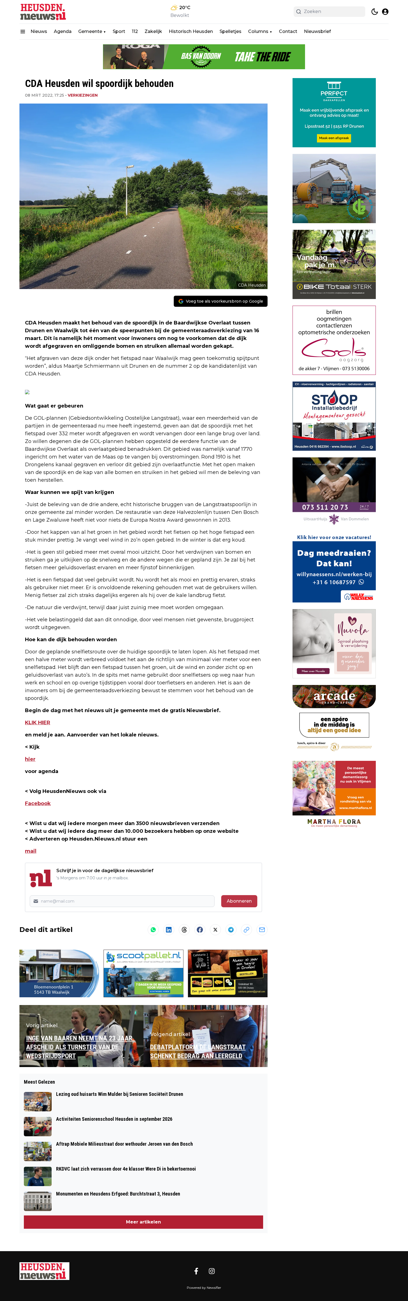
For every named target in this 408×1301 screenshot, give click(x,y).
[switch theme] (375, 12)
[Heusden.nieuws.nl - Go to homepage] (44, 1271)
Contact (288, 31)
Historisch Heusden (191, 31)
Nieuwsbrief (317, 31)
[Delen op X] (215, 929)
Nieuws (39, 31)
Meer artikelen (143, 1222)
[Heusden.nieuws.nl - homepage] (44, 12)
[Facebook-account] (196, 1271)
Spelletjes (230, 31)
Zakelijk (153, 31)
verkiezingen (83, 95)
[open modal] (385, 11)
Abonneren (239, 901)
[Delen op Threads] (184, 929)
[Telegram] (230, 929)
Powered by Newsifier (204, 1287)
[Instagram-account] (211, 1271)
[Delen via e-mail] (262, 929)
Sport (119, 31)
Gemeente (90, 31)
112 (135, 31)
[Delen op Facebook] (199, 929)
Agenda (63, 31)
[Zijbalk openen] (22, 31)
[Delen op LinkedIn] (168, 929)
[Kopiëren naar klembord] (246, 929)
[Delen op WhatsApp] (153, 929)
